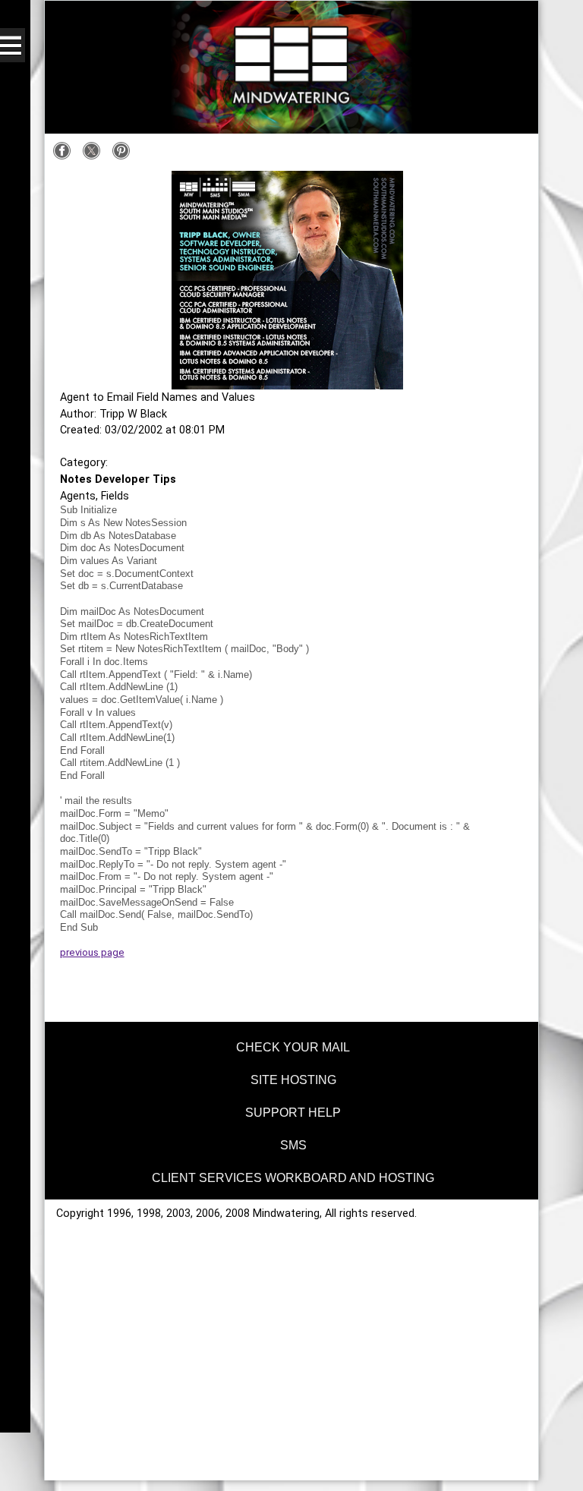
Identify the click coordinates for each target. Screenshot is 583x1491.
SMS (293, 1145)
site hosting (293, 1079)
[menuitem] (292, 1045)
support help (293, 1112)
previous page (92, 952)
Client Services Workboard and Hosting (293, 1177)
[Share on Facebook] (65, 156)
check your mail (293, 1047)
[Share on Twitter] (95, 156)
